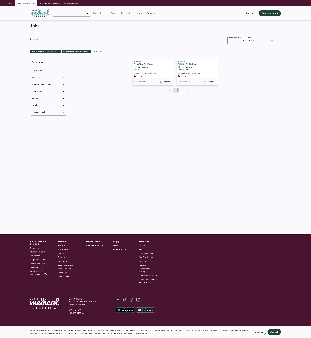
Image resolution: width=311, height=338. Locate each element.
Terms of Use (99, 333)
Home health (63, 249)
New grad (125, 13)
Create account (270, 13)
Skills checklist (36, 267)
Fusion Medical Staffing (26, 3)
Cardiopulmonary (65, 265)
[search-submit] (87, 13)
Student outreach (37, 252)
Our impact (35, 256)
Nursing (61, 245)
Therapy (61, 257)
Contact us (35, 248)
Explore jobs (98, 13)
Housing (142, 261)
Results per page (235, 37)
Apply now (166, 82)
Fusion (10, 3)
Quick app (117, 245)
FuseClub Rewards (146, 257)
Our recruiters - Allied (147, 275)
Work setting (37, 91)
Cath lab (61, 253)
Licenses (142, 265)
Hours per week (38, 112)
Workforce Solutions (94, 245)
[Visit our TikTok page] (125, 299)
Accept (274, 332)
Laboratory (62, 261)
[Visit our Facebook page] (118, 299)
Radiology (62, 273)
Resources (151, 13)
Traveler (114, 13)
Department (37, 70)
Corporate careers (38, 259)
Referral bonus (119, 249)
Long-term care (64, 269)
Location (35, 105)
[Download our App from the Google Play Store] (125, 310)
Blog (140, 249)
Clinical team (63, 276)
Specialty (36, 77)
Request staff (138, 13)
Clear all (98, 52)
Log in (249, 13)
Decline (259, 332)
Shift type (36, 98)
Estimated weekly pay (41, 84)
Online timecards (37, 263)
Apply (116, 241)
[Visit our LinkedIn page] (138, 299)
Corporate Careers (71, 3)
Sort (249, 37)
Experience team (145, 253)
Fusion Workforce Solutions (49, 3)
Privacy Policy (54, 333)
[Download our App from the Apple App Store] (145, 310)
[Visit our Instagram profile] (132, 299)
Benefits (142, 245)
